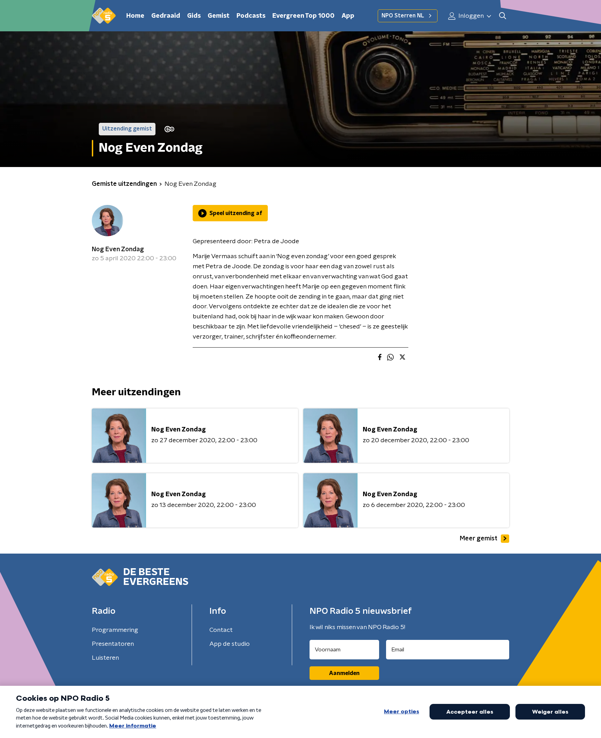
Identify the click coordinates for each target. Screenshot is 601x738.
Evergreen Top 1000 (303, 16)
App (348, 16)
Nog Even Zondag (118, 249)
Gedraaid (165, 16)
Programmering (115, 630)
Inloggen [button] (470, 16)
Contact (221, 630)
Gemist (219, 16)
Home (135, 16)
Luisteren (105, 658)
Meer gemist (478, 538)
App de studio (229, 644)
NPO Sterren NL (403, 15)
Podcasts (251, 16)
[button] (502, 15)
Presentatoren (113, 644)
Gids (194, 16)
